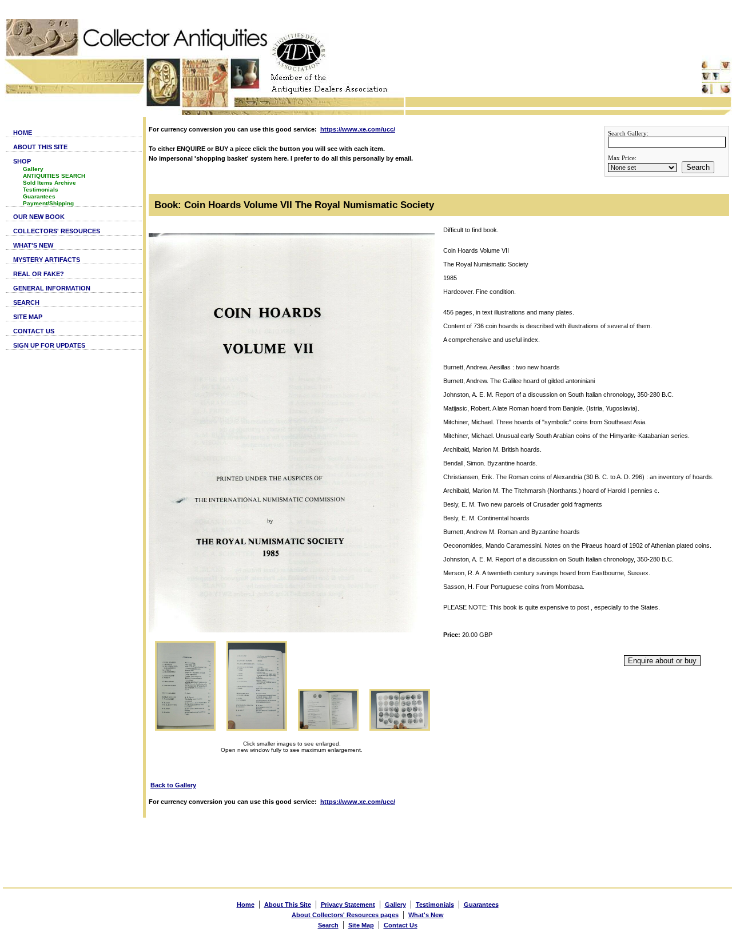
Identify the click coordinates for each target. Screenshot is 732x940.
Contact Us (400, 925)
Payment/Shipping (48, 203)
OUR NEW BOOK (39, 216)
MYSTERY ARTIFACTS (46, 259)
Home (245, 904)
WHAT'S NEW (33, 245)
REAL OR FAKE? (38, 273)
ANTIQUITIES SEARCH (54, 176)
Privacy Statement (348, 904)
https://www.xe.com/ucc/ (357, 129)
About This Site (287, 904)
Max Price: (622, 157)
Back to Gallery (173, 785)
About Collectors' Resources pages (345, 914)
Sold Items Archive (49, 183)
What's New (426, 914)
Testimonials (40, 189)
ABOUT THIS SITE (40, 147)
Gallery (33, 169)
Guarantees (39, 196)
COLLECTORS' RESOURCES (56, 231)
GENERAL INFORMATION (51, 288)
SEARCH (26, 302)
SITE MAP (27, 316)
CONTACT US (33, 331)
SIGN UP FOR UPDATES (49, 345)
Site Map (361, 925)
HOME (22, 132)
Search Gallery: (628, 133)
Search (698, 167)
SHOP (22, 161)
